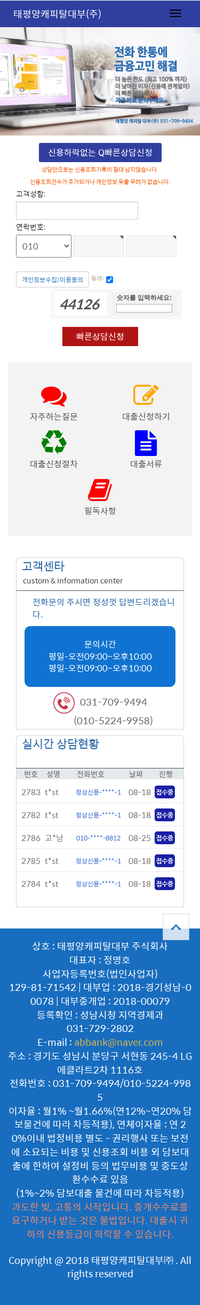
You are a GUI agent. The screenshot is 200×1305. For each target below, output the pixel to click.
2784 (31, 883)
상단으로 (176, 927)
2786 (31, 837)
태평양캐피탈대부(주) (57, 13)
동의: (97, 278)
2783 (31, 792)
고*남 (54, 837)
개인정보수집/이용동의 (52, 279)
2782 (31, 814)
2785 (31, 860)
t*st (52, 792)
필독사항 (100, 510)
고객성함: (31, 193)
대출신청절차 (54, 463)
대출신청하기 (146, 416)
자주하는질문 (54, 416)
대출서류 (146, 463)
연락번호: (31, 226)
